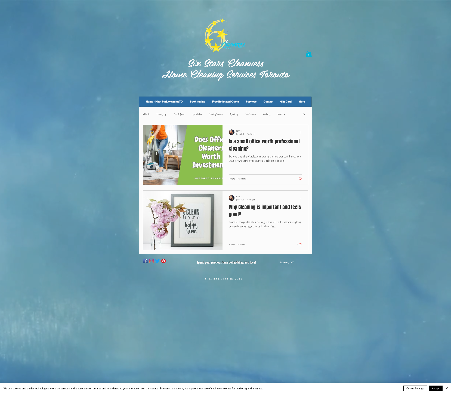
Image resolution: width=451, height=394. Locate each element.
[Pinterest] (163, 261)
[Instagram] (151, 261)
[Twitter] (157, 261)
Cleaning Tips (161, 114)
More (279, 114)
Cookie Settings (415, 388)
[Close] (447, 388)
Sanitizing (266, 114)
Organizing (234, 114)
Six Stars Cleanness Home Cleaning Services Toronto (225, 68)
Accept (436, 388)
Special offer (197, 114)
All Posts (146, 114)
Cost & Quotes (179, 114)
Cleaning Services (216, 114)
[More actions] (301, 132)
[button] (309, 53)
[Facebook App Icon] (145, 261)
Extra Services (250, 114)
